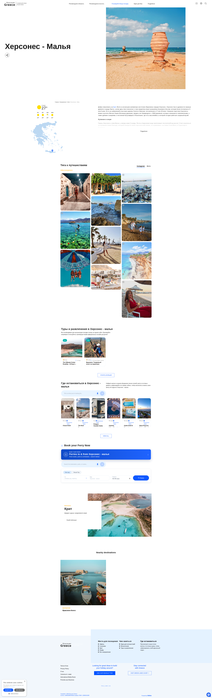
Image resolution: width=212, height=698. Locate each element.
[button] (14, 694)
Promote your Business (67, 680)
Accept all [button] (8, 690)
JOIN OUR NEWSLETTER (105, 673)
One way (67, 472)
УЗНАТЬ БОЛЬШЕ (106, 375)
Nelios (150, 695)
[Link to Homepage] (10, 7)
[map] (196, 3)
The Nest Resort (81, 426)
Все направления (105, 652)
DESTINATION (66, 608)
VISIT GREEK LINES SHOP (139, 673)
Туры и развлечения (127, 648)
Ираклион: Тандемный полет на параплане (93, 363)
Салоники (103, 646)
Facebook (98, 689)
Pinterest (110, 689)
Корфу (102, 650)
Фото (149, 166)
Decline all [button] (19, 690)
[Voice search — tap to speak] (97, 393)
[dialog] (14, 688)
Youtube (107, 689)
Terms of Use (64, 666)
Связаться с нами (65, 674)
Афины (102, 644)
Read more (12, 687)
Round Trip (76, 472)
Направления (63, 102)
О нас (62, 671)
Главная (57, 102)
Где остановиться (148, 641)
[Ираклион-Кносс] (83, 582)
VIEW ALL (106, 436)
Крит (114, 107)
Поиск (142, 478)
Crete (68, 102)
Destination (67, 505)
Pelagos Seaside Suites (98, 425)
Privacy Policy (64, 668)
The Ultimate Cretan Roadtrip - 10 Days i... (69, 363)
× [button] (24, 681)
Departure (114, 476)
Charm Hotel (67, 425)
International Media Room (68, 677)
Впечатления (125, 646)
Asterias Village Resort (113, 426)
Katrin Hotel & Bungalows (128, 426)
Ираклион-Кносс (69, 610)
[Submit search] (102, 393)
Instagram (141, 166)
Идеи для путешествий (128, 644)
